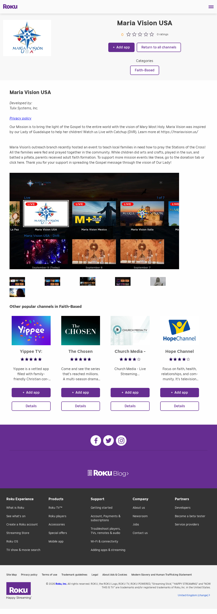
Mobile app (56, 541)
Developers (183, 507)
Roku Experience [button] (19, 499)
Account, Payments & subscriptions (105, 518)
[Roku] (9, 6)
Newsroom (140, 516)
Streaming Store (17, 533)
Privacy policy (20, 118)
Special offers (58, 533)
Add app (121, 47)
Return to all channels (158, 47)
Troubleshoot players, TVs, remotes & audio (105, 531)
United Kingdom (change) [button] (193, 595)
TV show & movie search (23, 550)
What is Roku (15, 507)
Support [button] (97, 499)
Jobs (136, 524)
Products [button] (56, 499)
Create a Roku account (22, 524)
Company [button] (140, 499)
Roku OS (12, 541)
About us (139, 507)
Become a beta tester (190, 516)
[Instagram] (121, 440)
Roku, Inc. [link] (61, 584)
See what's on (15, 516)
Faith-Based (144, 70)
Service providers (187, 524)
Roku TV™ (55, 507)
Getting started (101, 507)
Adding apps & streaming (108, 550)
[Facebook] (95, 440)
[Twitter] (108, 440)
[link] (108, 473)
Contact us (140, 533)
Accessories (57, 524)
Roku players (57, 516)
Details (31, 406)
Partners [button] (182, 499)
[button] (211, 7)
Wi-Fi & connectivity (104, 541)
